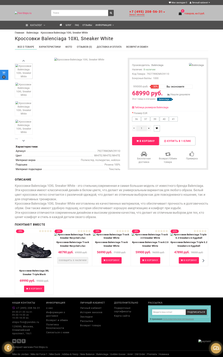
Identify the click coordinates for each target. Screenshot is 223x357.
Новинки (164, 354)
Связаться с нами (57, 332)
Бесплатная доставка (144, 160)
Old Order (140, 354)
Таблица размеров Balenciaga (151, 107)
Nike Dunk (54, 354)
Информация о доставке (55, 314)
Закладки (86, 316)
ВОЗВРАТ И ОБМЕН (137, 46)
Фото (68, 46)
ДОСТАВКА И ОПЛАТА (109, 46)
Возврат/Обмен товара (168, 160)
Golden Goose (117, 354)
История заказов (91, 312)
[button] (203, 261)
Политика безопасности (55, 326)
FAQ (77, 25)
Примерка (192, 158)
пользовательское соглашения (178, 319)
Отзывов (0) (84, 46)
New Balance (87, 354)
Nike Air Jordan (20, 354)
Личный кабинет (200, 2)
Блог (68, 25)
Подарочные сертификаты (122, 310)
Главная (19, 32)
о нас (49, 308)
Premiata (152, 354)
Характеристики (50, 46)
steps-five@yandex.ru (25, 322)
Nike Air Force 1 (39, 354)
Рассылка (86, 321)
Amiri (130, 354)
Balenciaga (157, 65)
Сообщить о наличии (73, 260)
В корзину (147, 141)
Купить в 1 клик (178, 141)
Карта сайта (122, 315)
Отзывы (87, 25)
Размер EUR (140, 113)
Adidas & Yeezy (70, 354)
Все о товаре (26, 46)
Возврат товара (90, 325)
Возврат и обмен (57, 320)
